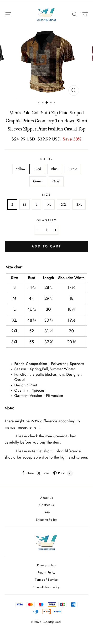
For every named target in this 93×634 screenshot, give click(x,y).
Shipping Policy (46, 519)
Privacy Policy (46, 565)
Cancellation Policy (46, 587)
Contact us (46, 505)
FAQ (46, 512)
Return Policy (46, 572)
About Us (46, 497)
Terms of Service (46, 579)
